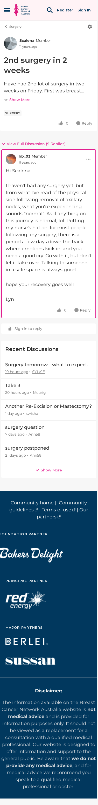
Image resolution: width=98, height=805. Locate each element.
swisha (32, 413)
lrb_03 (24, 156)
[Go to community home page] (22, 10)
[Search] (50, 10)
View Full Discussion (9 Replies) (36, 143)
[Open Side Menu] (7, 10)
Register (65, 10)
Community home (32, 503)
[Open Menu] (89, 26)
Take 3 (12, 385)
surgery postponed (27, 448)
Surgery (15, 27)
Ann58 (34, 434)
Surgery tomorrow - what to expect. (46, 365)
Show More (20, 99)
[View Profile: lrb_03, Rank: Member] (11, 159)
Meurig (39, 392)
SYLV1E (38, 371)
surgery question (25, 427)
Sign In (84, 10)
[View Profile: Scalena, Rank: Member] (10, 43)
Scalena (26, 40)
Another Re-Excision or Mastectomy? (48, 406)
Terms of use (56, 510)
